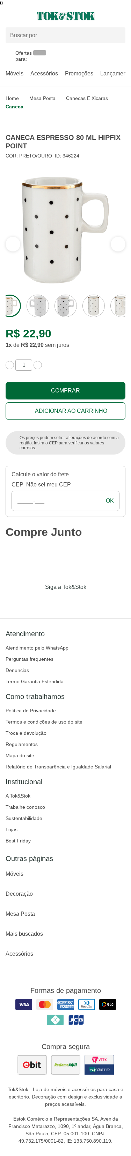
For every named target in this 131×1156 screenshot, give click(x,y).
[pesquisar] (117, 35)
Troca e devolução (26, 733)
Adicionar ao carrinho (71, 411)
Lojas (11, 829)
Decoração (19, 894)
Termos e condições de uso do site (44, 722)
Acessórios (44, 73)
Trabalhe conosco (25, 807)
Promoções (79, 73)
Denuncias (17, 670)
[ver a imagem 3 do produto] (65, 306)
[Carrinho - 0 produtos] (121, 16)
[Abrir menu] (22, 16)
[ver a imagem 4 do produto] (93, 306)
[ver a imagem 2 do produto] (38, 306)
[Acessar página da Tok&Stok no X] (95, 601)
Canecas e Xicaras (87, 98)
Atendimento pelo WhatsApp (37, 648)
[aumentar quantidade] (38, 365)
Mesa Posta (42, 98)
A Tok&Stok (18, 796)
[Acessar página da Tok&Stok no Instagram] (55, 601)
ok (110, 501)
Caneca (14, 106)
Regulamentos (22, 744)
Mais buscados (24, 934)
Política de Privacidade (31, 710)
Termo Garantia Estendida (35, 681)
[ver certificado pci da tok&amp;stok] (99, 1065)
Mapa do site (20, 755)
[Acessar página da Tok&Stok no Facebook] (36, 601)
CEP (17, 485)
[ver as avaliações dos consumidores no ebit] (32, 1065)
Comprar (65, 391)
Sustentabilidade (24, 818)
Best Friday (18, 841)
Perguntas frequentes (29, 659)
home (12, 98)
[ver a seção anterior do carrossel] (118, 244)
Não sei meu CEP (48, 485)
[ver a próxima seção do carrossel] (13, 244)
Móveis (14, 73)
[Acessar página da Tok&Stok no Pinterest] (75, 601)
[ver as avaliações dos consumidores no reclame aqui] (65, 1065)
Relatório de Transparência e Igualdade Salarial (58, 766)
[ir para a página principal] (66, 16)
